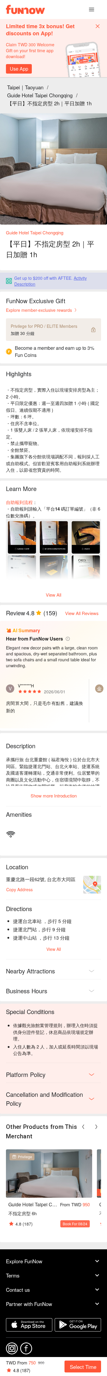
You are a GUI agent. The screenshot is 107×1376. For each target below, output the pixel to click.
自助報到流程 (19, 502)
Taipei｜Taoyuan (25, 87)
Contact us (18, 1289)
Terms (13, 1275)
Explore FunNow (24, 1261)
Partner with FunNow (29, 1303)
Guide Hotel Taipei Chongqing (40, 95)
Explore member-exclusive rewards (39, 310)
